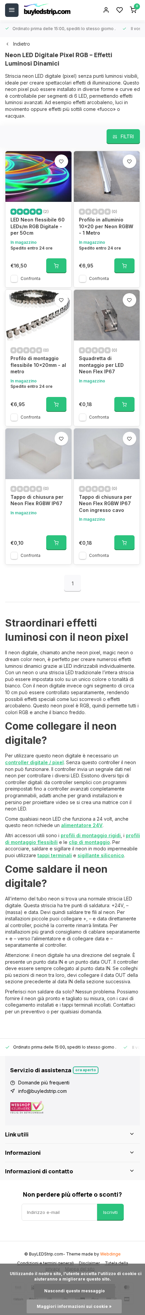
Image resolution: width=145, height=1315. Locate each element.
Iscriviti (110, 1212)
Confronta (30, 278)
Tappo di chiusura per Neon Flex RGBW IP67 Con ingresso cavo (105, 503)
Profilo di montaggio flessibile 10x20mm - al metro (38, 364)
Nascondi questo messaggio (74, 1290)
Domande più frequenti (43, 1082)
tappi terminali (54, 855)
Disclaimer (89, 1263)
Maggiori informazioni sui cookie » (74, 1306)
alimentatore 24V (82, 825)
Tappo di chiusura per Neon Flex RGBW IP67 (36, 500)
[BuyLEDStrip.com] (47, 10)
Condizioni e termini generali (45, 1263)
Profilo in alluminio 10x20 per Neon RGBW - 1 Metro (106, 226)
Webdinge (110, 1254)
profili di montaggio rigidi (91, 835)
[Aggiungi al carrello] (56, 265)
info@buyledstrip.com (42, 1091)
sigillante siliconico (101, 855)
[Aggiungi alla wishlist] (61, 161)
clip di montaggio (89, 842)
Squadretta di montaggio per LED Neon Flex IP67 (101, 364)
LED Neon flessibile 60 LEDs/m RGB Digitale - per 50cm (37, 226)
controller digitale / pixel (34, 762)
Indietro (21, 44)
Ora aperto (85, 1069)
